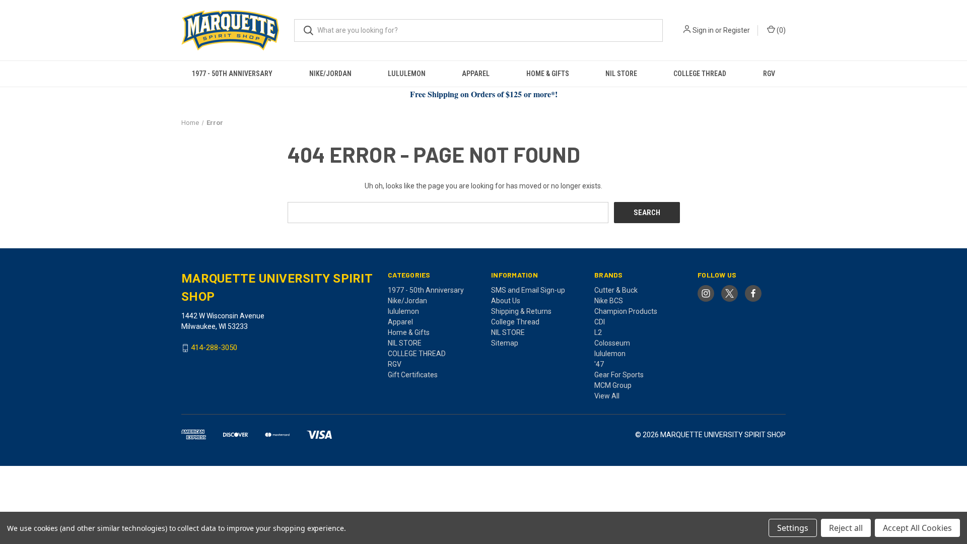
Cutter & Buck (616, 290)
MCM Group (613, 385)
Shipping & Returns (521, 311)
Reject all (846, 527)
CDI (599, 322)
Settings (792, 527)
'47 (599, 364)
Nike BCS (608, 301)
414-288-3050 (214, 348)
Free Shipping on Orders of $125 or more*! (484, 94)
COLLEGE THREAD (699, 74)
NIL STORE (621, 74)
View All (606, 396)
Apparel (476, 74)
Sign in (703, 30)
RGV (769, 74)
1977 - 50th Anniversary (232, 74)
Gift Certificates (413, 375)
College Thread (515, 322)
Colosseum (612, 343)
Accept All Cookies (917, 527)
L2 (598, 332)
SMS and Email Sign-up (528, 290)
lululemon (407, 74)
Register (736, 30)
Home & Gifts (547, 74)
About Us (505, 301)
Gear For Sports (619, 375)
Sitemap (504, 343)
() (780, 30)
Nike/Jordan (330, 74)
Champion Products (625, 311)
